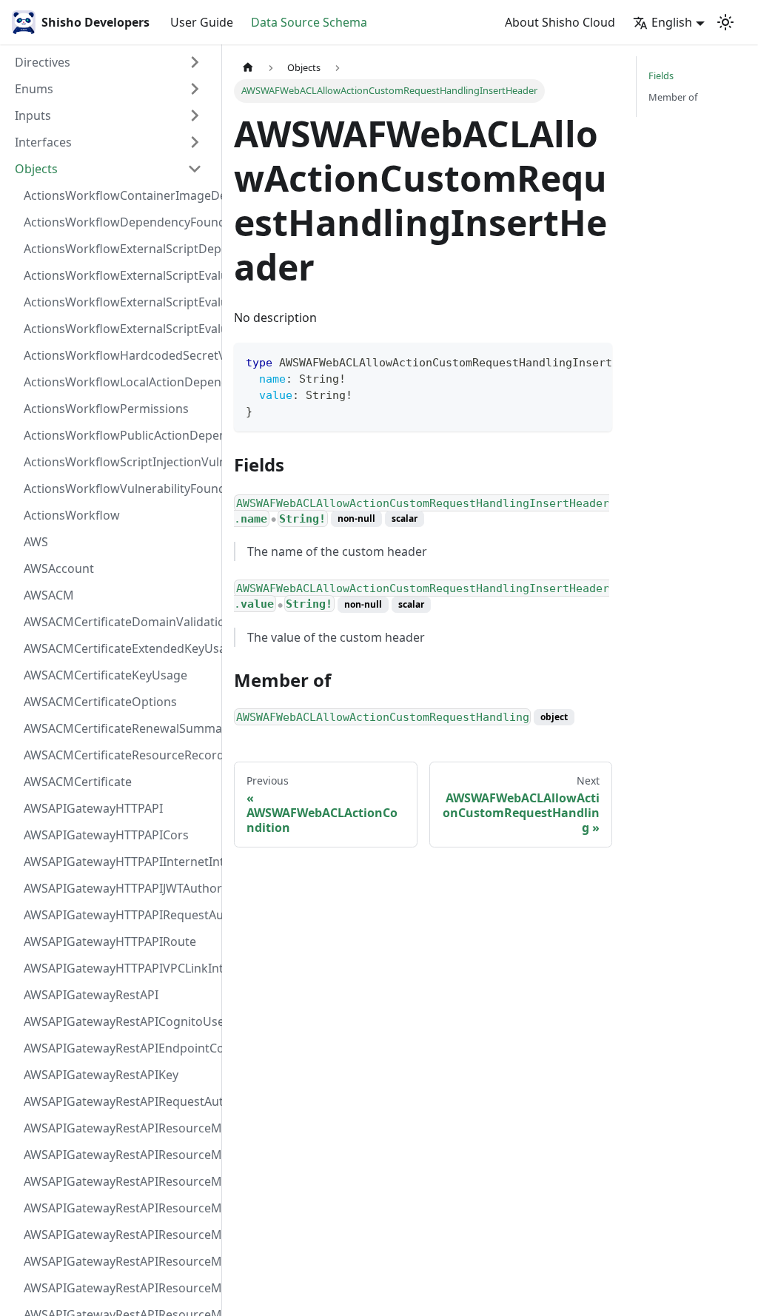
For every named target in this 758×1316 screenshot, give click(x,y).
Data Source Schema (309, 22)
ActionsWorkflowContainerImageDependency (117, 195)
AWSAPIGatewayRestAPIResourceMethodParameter (117, 1261)
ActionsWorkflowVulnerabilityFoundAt (117, 488)
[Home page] (248, 67)
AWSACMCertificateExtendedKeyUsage (117, 648)
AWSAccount (59, 568)
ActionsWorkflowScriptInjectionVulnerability (117, 462)
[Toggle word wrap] (567, 361)
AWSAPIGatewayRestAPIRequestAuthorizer (117, 1101)
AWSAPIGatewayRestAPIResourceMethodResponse (117, 1288)
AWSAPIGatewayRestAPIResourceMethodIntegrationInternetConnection (117, 1128)
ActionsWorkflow (72, 515)
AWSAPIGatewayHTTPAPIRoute (110, 941)
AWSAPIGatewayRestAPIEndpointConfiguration (117, 1048)
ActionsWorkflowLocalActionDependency (117, 382)
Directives (42, 62)
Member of (672, 97)
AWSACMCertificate (78, 781)
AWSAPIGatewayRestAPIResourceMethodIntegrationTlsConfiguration (117, 1208)
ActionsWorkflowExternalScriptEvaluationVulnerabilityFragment (117, 275)
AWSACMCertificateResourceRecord (117, 755)
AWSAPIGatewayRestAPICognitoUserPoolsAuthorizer (117, 1021)
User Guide (201, 22)
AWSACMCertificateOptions (100, 702)
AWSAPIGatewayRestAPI (91, 995)
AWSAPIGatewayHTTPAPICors (106, 835)
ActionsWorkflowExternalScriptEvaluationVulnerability (117, 328)
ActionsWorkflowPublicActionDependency (117, 435)
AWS (36, 542)
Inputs (33, 115)
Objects (36, 169)
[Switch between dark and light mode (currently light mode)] (725, 22)
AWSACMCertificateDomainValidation (117, 622)
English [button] (671, 22)
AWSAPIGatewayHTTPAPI (93, 808)
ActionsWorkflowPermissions (106, 408)
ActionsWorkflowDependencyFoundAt (117, 222)
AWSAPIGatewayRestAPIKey (101, 1075)
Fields (661, 75)
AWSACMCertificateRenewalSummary (117, 728)
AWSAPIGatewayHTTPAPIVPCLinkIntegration (117, 968)
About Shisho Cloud (560, 22)
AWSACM (49, 595)
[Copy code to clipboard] (594, 361)
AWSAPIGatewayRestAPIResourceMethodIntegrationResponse (117, 1181)
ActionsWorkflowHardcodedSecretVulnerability (117, 355)
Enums (34, 89)
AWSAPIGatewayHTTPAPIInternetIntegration (117, 861)
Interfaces (43, 142)
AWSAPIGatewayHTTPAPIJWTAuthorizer (117, 888)
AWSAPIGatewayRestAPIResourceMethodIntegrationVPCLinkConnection (117, 1234)
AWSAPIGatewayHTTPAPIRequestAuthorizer (117, 915)
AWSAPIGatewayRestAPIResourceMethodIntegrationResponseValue (117, 1155)
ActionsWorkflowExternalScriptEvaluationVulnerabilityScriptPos (117, 302)
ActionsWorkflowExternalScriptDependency (117, 249)
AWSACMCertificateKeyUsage (105, 675)
